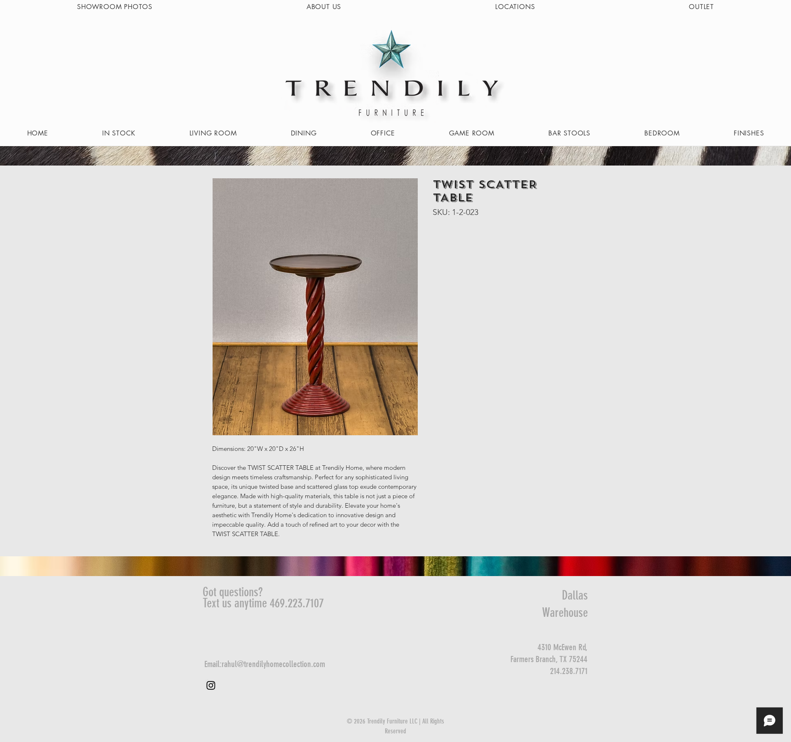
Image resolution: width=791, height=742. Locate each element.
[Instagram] (211, 685)
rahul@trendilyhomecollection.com (273, 664)
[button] (213, 133)
